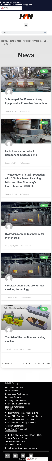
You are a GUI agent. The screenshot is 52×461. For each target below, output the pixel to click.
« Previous (7, 364)
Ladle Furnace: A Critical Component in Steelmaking (21, 153)
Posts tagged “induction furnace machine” (28, 40)
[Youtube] (31, 456)
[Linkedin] (23, 456)
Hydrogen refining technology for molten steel (24, 235)
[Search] (45, 32)
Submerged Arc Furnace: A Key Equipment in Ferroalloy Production (26, 101)
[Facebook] (7, 456)
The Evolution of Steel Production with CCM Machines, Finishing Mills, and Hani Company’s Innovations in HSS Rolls (25, 180)
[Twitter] (15, 456)
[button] (26, 25)
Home (4, 40)
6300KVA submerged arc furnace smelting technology (24, 287)
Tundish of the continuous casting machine (25, 339)
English (7, 8)
